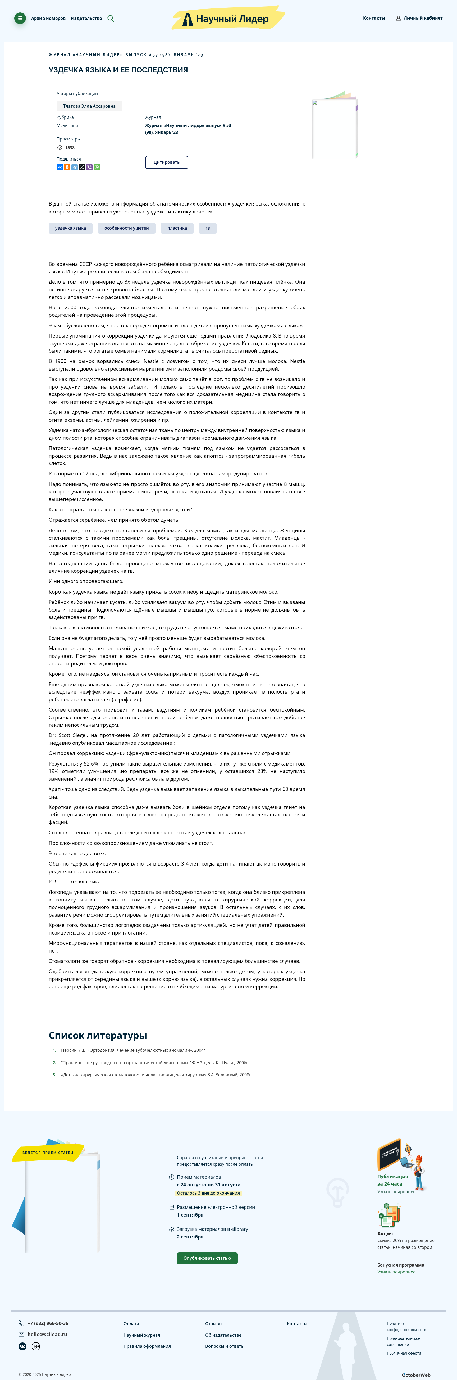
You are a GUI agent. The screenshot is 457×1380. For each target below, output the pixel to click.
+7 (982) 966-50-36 (48, 1323)
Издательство (86, 18)
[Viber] (89, 167)
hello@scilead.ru (47, 1334)
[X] (82, 167)
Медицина (67, 125)
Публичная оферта (404, 1353)
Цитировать (167, 162)
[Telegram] (74, 167)
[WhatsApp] (97, 167)
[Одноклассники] (67, 167)
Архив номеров (48, 18)
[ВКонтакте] (60, 167)
